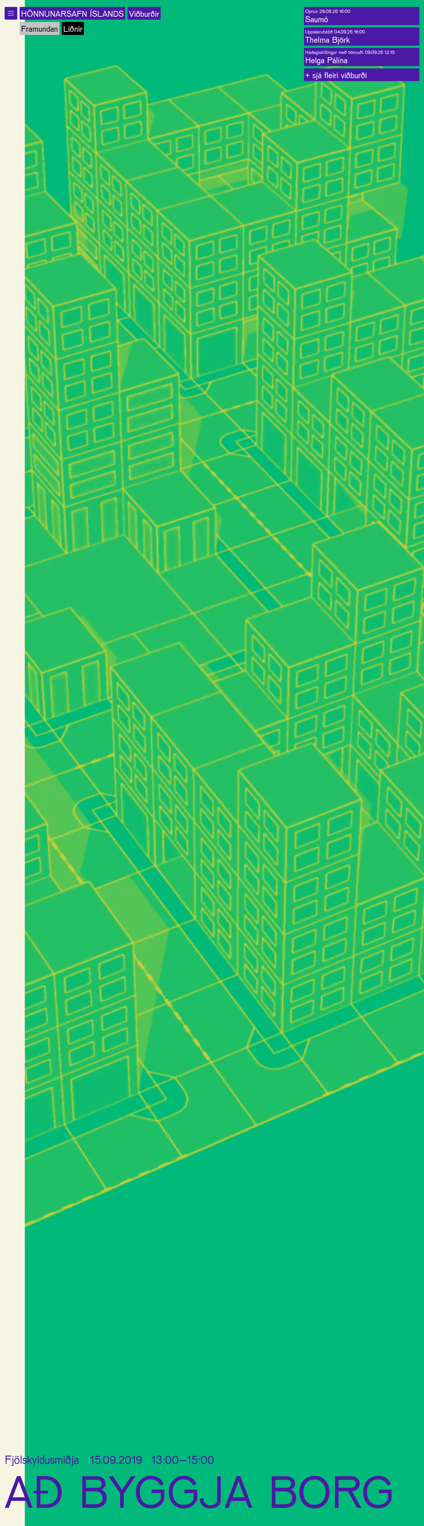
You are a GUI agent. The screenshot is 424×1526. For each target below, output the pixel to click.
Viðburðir (144, 13)
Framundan (39, 28)
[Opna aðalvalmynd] (11, 13)
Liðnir (72, 28)
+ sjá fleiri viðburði (336, 75)
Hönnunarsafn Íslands (72, 13)
